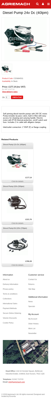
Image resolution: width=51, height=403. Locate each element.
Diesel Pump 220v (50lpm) (13, 186)
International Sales (10, 304)
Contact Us (32, 279)
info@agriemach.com (16, 382)
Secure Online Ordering (12, 313)
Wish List (31, 329)
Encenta (12, 396)
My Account (32, 319)
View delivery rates (10, 92)
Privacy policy (8, 289)
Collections (7, 299)
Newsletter (32, 333)
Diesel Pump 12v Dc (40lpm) (14, 145)
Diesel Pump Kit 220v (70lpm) (15, 228)
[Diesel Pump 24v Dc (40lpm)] (6, 69)
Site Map (31, 289)
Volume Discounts (10, 318)
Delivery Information (10, 284)
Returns (31, 284)
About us (6, 279)
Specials (31, 306)
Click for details (17, 181)
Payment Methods (10, 308)
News (30, 302)
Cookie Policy (8, 323)
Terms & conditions (10, 294)
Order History (33, 324)
